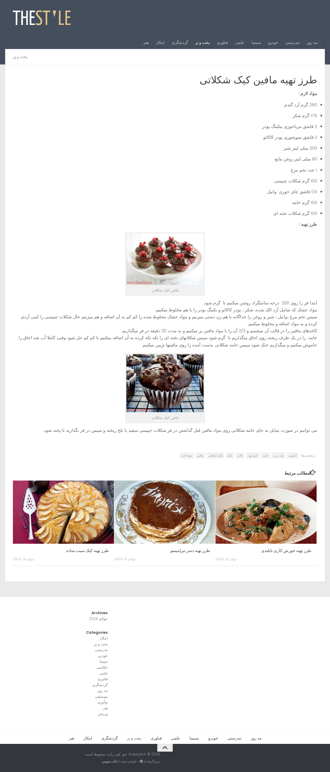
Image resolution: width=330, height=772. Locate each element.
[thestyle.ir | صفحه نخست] (42, 18)
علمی (239, 42)
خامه (265, 455)
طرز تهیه (253, 455)
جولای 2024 (98, 618)
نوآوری (102, 702)
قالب (240, 455)
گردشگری (180, 42)
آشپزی (292, 455)
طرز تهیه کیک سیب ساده (87, 551)
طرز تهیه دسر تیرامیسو (190, 551)
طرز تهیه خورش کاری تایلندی (286, 551)
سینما (256, 42)
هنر (146, 42)
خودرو (273, 42)
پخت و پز (202, 42)
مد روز (312, 42)
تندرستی (292, 42)
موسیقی (101, 696)
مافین (200, 455)
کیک (229, 455)
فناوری (222, 42)
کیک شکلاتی (215, 455)
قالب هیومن (109, 761)
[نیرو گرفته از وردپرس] (141, 761)
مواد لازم (187, 455)
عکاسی (102, 667)
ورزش (103, 713)
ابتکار (160, 42)
